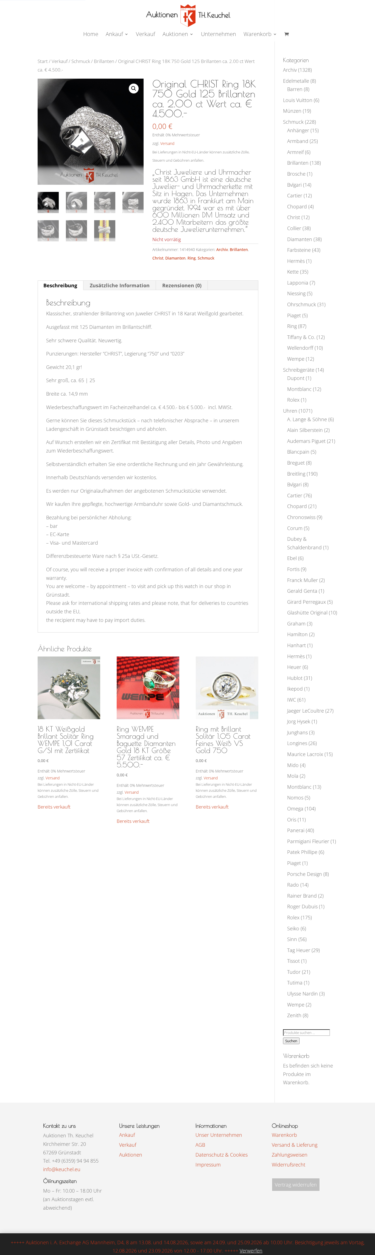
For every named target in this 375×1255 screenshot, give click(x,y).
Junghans (297, 732)
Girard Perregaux (306, 601)
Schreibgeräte (298, 369)
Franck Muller (302, 580)
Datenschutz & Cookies (221, 1154)
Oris (291, 819)
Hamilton (297, 634)
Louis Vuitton (297, 100)
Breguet (296, 462)
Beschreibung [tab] (60, 285)
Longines (297, 743)
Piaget (294, 315)
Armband (297, 141)
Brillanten (104, 61)
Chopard (297, 206)
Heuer (294, 667)
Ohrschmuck (301, 304)
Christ (157, 258)
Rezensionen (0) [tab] (182, 285)
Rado (293, 884)
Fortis (293, 569)
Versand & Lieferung (294, 1144)
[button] (134, 88)
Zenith (294, 1015)
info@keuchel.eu (61, 1169)
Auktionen (130, 1154)
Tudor (294, 972)
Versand (167, 143)
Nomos (295, 797)
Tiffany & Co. (301, 337)
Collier (294, 228)
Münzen (292, 110)
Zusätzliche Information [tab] (120, 285)
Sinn (292, 939)
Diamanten (175, 258)
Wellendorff (300, 347)
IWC (291, 699)
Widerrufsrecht (288, 1164)
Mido (293, 765)
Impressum (208, 1164)
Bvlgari (294, 184)
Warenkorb (258, 35)
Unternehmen (218, 35)
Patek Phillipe (302, 852)
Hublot (295, 678)
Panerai (295, 830)
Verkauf (145, 35)
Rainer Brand (302, 895)
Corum (295, 528)
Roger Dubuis (302, 906)
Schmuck (80, 61)
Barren (295, 89)
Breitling (296, 473)
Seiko (293, 928)
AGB (200, 1144)
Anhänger (298, 130)
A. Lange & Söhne (307, 419)
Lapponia (297, 282)
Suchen (291, 1040)
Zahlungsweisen (289, 1154)
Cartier (294, 195)
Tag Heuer (298, 950)
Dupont (295, 378)
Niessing (296, 293)
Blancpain (298, 451)
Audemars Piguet (306, 441)
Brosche (296, 173)
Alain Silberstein (305, 430)
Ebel (292, 558)
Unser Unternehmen (218, 1135)
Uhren (290, 410)
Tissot (293, 961)
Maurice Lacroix (305, 754)
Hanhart (296, 645)
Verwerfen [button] (251, 1250)
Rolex (293, 399)
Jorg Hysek (298, 721)
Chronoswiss (301, 517)
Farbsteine (299, 250)
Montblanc (299, 389)
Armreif (295, 152)
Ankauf (114, 35)
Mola (292, 776)
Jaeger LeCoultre (305, 710)
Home (90, 35)
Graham (296, 623)
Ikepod (295, 688)
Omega (295, 808)
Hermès (296, 261)
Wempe (295, 358)
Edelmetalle (296, 81)
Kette (293, 271)
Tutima (295, 982)
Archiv (222, 249)
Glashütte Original (307, 612)
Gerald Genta (302, 590)
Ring (192, 258)
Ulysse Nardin (302, 993)
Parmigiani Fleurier (308, 841)
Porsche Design (304, 874)
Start (43, 61)
